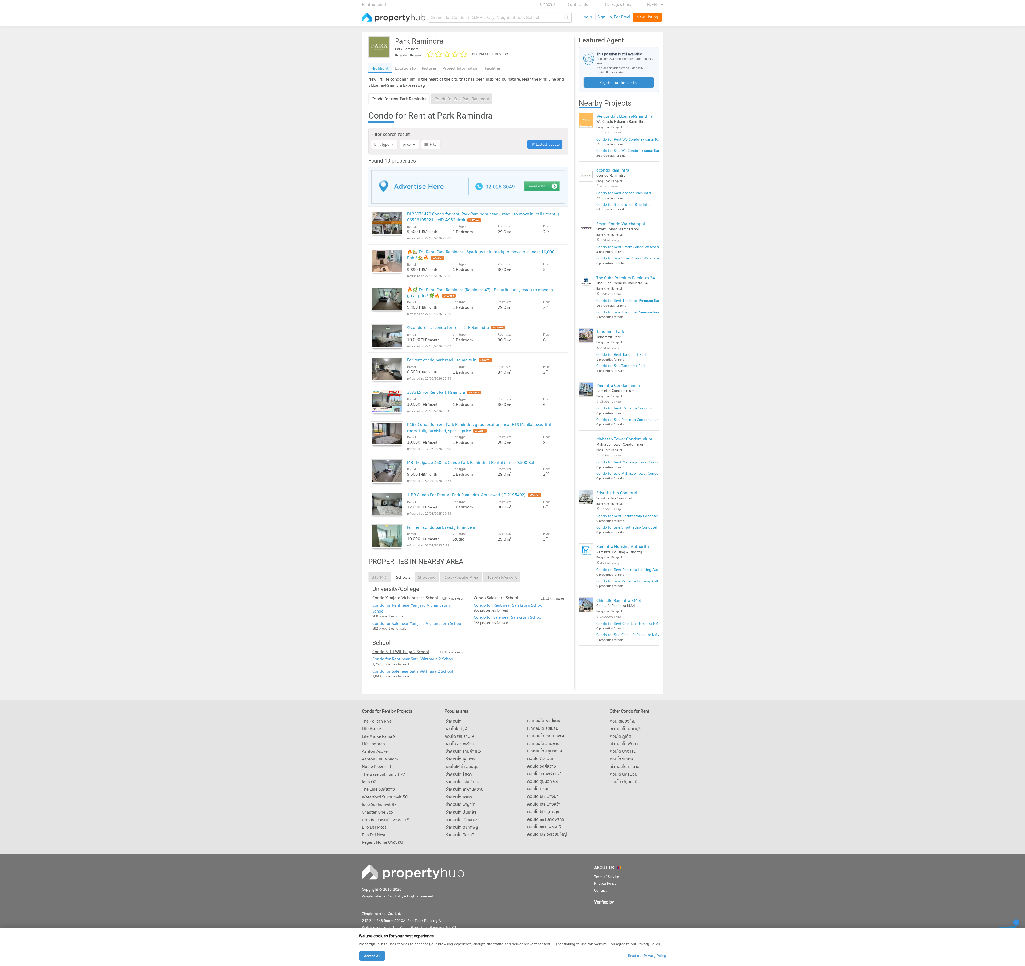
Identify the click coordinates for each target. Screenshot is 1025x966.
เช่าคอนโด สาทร (458, 797)
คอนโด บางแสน (623, 751)
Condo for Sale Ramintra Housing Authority (631, 581)
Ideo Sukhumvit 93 (379, 804)
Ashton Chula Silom (380, 759)
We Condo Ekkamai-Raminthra (624, 116)
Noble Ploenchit (376, 766)
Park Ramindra (419, 40)
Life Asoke (371, 728)
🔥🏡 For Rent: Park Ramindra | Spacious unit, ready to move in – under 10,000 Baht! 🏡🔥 (480, 254)
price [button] (407, 144)
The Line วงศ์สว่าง (378, 789)
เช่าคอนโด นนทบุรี (625, 728)
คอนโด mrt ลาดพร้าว (545, 819)
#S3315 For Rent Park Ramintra (436, 392)
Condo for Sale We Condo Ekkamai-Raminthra (633, 150)
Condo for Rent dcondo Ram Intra (624, 193)
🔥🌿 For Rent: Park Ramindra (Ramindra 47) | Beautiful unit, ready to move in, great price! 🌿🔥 (480, 292)
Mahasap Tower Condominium (624, 438)
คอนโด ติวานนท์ (541, 758)
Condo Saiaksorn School (496, 598)
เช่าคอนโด (453, 721)
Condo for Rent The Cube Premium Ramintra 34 (635, 300)
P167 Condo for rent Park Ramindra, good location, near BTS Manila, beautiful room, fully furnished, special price (479, 427)
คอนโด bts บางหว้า (544, 804)
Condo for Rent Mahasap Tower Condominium (633, 462)
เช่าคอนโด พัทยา (624, 744)
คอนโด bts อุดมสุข (543, 811)
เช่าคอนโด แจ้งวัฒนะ (462, 781)
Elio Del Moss (374, 827)
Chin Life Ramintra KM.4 (618, 600)
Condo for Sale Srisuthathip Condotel (626, 527)
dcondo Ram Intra (612, 170)
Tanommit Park (610, 331)
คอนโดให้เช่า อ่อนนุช (461, 766)
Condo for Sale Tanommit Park (621, 366)
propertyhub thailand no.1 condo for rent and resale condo (394, 18)
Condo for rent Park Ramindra (399, 98)
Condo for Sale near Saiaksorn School (508, 617)
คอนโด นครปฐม (623, 774)
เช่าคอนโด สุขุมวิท (459, 759)
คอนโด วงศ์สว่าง (541, 766)
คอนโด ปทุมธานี (623, 781)
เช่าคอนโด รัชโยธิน (542, 728)
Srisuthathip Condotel (616, 492)
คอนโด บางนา (539, 789)
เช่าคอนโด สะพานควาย (463, 789)
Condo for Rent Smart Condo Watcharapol (630, 247)
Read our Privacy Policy (647, 956)
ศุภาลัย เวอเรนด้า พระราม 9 (385, 819)
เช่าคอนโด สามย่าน (543, 743)
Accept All (372, 956)
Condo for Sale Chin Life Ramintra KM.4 (628, 635)
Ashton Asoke (375, 751)
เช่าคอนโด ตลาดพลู (461, 827)
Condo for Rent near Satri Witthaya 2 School (413, 658)
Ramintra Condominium (618, 385)
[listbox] (654, 4)
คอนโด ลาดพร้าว (459, 744)
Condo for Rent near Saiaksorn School (508, 605)
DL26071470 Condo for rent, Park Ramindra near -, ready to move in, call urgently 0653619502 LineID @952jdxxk (483, 216)
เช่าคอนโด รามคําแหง (462, 751)
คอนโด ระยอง (621, 759)
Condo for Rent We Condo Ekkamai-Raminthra (634, 139)
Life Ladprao (373, 744)
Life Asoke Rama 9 (379, 736)
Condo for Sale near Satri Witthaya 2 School (412, 671)
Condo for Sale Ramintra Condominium (627, 420)
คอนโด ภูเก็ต (620, 736)
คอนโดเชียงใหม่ (623, 721)
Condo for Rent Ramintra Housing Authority (632, 570)
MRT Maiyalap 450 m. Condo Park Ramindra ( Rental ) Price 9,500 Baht (472, 462)
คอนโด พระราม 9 (459, 736)
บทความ (547, 4)
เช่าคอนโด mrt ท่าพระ (545, 736)
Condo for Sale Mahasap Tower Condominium (633, 473)
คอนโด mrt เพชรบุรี (544, 827)
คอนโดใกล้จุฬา (457, 728)
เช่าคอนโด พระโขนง (543, 720)
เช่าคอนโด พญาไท (459, 804)
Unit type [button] (381, 144)
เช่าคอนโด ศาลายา (626, 766)
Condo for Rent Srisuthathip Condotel (627, 516)
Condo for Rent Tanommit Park (621, 354)
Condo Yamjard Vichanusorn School (405, 598)
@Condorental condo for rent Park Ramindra (448, 327)
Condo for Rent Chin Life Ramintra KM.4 (628, 623)
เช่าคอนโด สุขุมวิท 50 (545, 751)
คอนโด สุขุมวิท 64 (542, 781)
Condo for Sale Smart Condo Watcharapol (630, 258)
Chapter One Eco (377, 812)
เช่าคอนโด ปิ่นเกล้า (460, 812)
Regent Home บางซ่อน (382, 842)
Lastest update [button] (548, 144)
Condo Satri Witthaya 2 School (400, 651)
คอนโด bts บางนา (543, 796)
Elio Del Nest (373, 835)
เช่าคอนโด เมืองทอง (461, 819)
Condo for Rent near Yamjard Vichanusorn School (411, 608)
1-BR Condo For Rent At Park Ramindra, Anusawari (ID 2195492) (466, 494)
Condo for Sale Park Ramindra (462, 98)
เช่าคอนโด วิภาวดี (459, 835)
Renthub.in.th (374, 4)
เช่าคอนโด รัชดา (458, 774)
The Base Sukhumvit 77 (383, 774)
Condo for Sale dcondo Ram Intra (623, 204)
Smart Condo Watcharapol (620, 223)
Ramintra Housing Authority (622, 546)
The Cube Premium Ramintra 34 (625, 277)
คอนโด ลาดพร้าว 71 (544, 773)
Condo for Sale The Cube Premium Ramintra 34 (634, 312)
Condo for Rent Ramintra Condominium (628, 408)
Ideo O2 (369, 781)
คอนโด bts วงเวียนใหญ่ (547, 834)
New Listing (647, 16)
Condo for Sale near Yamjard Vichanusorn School (417, 623)
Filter (434, 144)
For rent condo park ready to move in (441, 359)
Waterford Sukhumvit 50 (385, 797)
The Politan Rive (377, 721)
